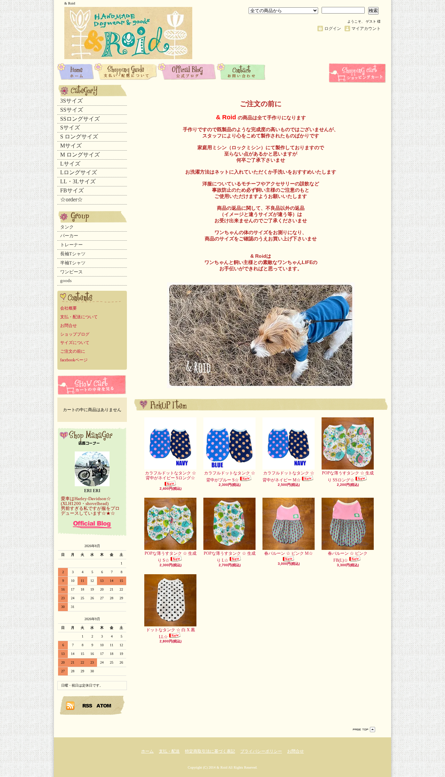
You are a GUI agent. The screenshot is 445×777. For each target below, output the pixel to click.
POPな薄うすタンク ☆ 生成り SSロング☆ (348, 476)
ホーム (75, 71)
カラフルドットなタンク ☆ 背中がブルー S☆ (229, 476)
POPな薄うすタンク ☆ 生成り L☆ (230, 557)
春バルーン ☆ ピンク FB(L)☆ (347, 557)
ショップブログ (187, 71)
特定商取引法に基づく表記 (210, 751)
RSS (87, 705)
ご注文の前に (72, 351)
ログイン (332, 28)
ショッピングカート (358, 73)
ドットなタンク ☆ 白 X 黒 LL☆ (170, 633)
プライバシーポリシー (261, 751)
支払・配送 (169, 751)
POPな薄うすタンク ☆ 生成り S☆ (170, 557)
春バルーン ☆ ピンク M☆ (288, 553)
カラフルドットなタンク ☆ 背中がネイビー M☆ (288, 476)
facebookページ (74, 360)
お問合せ (241, 71)
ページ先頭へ (364, 729)
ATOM (104, 705)
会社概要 (68, 308)
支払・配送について (126, 71)
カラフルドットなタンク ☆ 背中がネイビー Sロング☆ (170, 475)
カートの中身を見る (92, 385)
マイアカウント (366, 28)
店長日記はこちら (92, 524)
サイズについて (74, 342)
